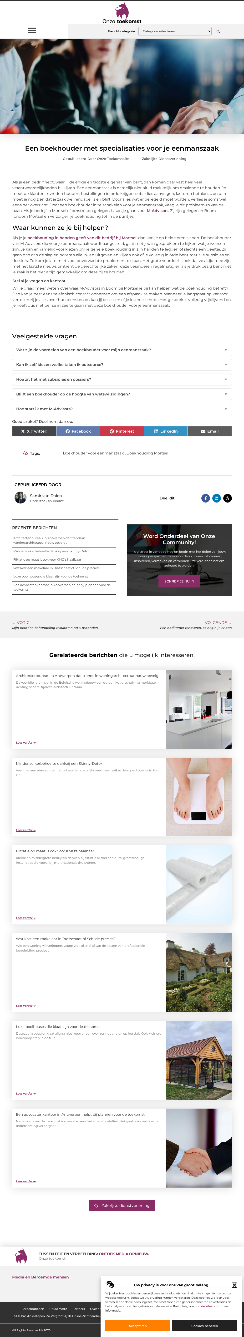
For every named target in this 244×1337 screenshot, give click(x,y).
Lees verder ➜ (26, 742)
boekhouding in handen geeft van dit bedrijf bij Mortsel (82, 238)
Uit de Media (58, 1309)
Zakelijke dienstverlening (164, 159)
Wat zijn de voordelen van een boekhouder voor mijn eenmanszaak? (122, 350)
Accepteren (138, 1326)
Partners (78, 1309)
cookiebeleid (204, 1306)
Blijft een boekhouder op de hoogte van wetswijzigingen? (122, 394)
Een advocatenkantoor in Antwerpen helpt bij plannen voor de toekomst (80, 1114)
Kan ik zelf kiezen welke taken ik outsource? (122, 364)
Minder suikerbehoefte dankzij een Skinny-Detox (51, 551)
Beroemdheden (32, 1309)
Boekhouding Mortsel (147, 453)
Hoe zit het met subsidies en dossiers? (122, 379)
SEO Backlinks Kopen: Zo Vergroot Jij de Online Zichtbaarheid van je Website (69, 1316)
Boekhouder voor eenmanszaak (93, 453)
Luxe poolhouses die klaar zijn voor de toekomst (50, 576)
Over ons (96, 1309)
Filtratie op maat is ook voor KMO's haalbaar (47, 559)
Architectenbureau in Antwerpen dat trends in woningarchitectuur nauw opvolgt (88, 675)
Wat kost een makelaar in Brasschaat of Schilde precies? (56, 568)
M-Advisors (157, 210)
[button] (234, 1285)
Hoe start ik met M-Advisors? (122, 409)
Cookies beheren (204, 1326)
